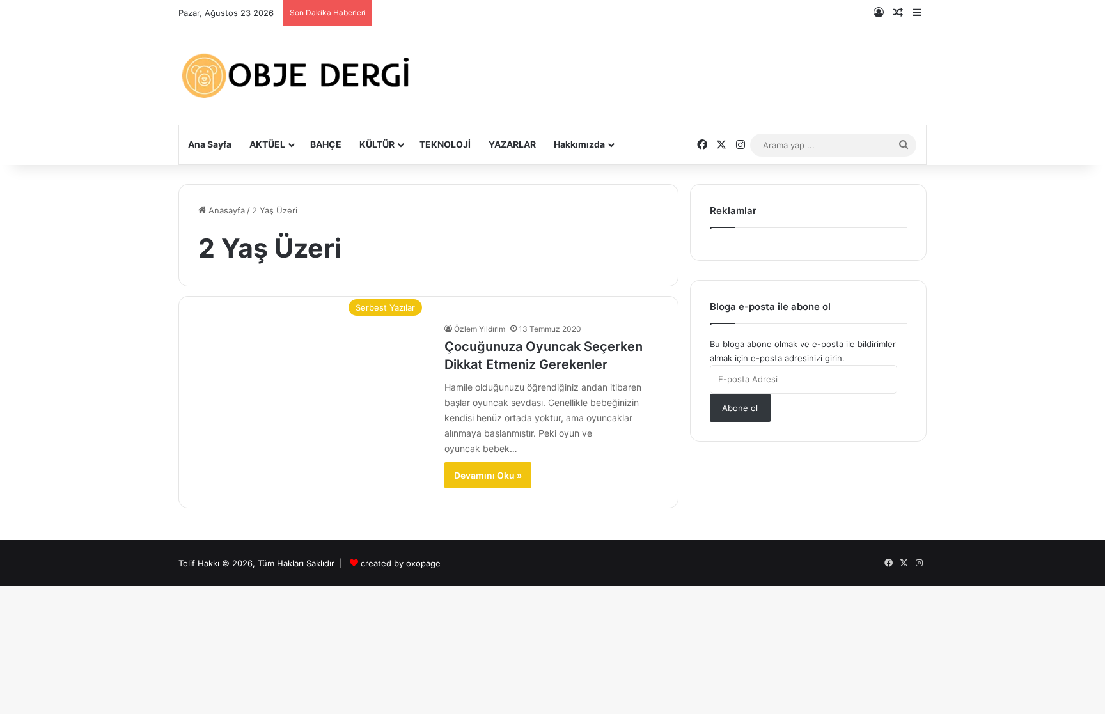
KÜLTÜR (377, 144)
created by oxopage (401, 563)
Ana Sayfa (209, 144)
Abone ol (740, 408)
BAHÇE (325, 144)
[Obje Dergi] (296, 75)
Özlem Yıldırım (479, 329)
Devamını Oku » (488, 475)
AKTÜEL (267, 144)
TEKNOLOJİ (445, 144)
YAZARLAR (512, 144)
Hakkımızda (579, 144)
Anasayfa (225, 210)
